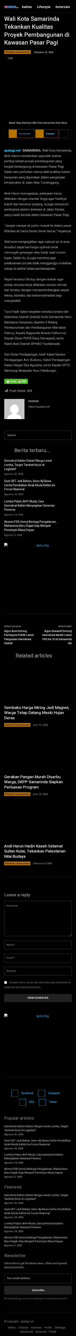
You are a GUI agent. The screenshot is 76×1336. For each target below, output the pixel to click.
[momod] (14, 409)
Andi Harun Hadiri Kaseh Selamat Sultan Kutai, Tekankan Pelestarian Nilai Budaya (34, 851)
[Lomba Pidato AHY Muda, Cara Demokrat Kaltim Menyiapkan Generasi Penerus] (66, 505)
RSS (31, 1102)
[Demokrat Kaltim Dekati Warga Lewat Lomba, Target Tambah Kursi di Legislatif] (66, 465)
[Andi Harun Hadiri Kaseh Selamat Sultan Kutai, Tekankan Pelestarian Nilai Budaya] (38, 821)
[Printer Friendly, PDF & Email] (16, 383)
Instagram (54, 1093)
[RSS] (22, 1102)
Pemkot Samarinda (17, 52)
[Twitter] (42, 1102)
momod (33, 401)
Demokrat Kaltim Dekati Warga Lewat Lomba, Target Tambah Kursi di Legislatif (28, 465)
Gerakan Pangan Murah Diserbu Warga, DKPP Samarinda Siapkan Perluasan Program (33, 782)
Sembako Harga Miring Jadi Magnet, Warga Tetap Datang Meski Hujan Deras (36, 713)
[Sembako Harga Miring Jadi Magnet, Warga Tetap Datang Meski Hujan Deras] (38, 683)
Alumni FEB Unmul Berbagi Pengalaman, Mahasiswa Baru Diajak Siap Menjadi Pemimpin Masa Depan (30, 526)
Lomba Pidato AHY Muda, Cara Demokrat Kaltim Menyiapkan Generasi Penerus (29, 505)
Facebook (27, 1093)
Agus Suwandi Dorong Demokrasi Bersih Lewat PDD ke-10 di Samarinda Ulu (57, 637)
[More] (64, 133)
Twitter (53, 1102)
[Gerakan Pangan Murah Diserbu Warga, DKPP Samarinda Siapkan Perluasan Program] (38, 752)
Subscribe (38, 1290)
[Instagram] (41, 1093)
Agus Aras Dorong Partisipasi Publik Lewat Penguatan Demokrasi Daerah (19, 637)
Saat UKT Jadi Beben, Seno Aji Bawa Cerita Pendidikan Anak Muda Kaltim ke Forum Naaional (29, 485)
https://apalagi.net (39, 407)
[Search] (67, 435)
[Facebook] (14, 1093)
